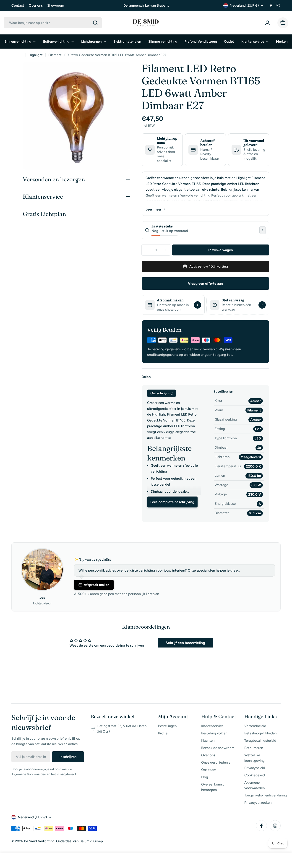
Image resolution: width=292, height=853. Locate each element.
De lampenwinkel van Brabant (146, 5)
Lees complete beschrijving (172, 502)
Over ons (36, 5)
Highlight (36, 55)
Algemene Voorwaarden (28, 774)
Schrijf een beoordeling (185, 643)
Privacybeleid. (66, 774)
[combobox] (53, 22)
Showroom (55, 5)
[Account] (268, 23)
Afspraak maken (97, 585)
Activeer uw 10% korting (208, 266)
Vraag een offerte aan (205, 283)
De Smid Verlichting (39, 841)
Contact (17, 5)
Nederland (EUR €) (244, 5)
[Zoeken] (95, 23)
